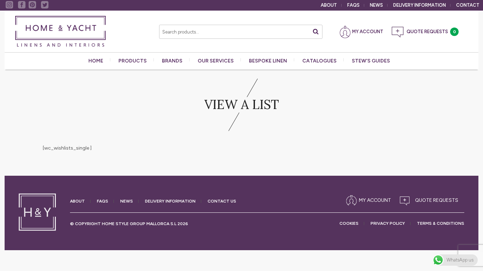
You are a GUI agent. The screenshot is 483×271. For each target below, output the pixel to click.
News (376, 5)
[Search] (316, 31)
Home (95, 61)
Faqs (353, 5)
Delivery (419, 5)
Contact (467, 5)
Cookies (349, 223)
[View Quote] (430, 200)
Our (216, 61)
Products (132, 61)
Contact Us (222, 201)
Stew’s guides (371, 61)
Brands (172, 61)
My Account (367, 31)
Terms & (440, 223)
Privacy (388, 223)
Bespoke (268, 61)
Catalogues (319, 61)
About (329, 5)
